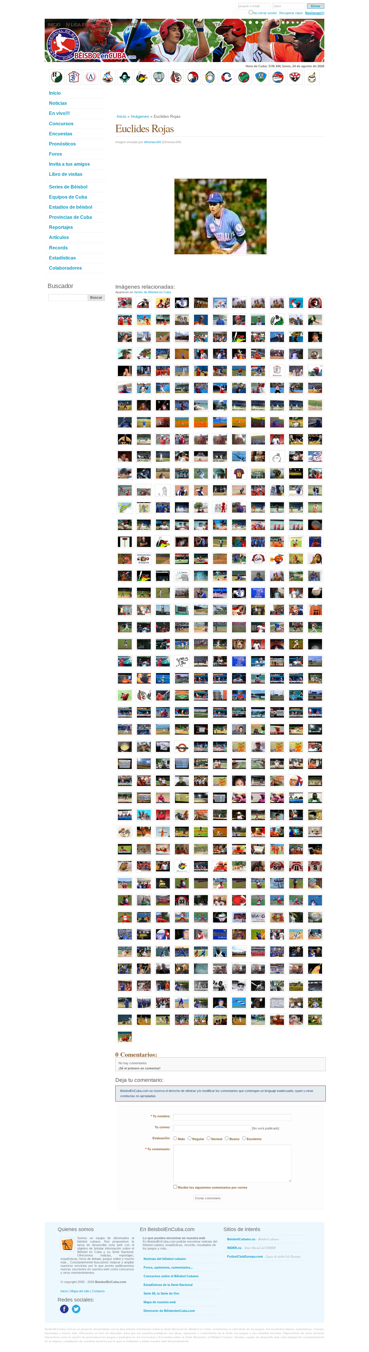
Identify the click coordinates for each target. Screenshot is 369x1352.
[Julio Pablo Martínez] (124, 360)
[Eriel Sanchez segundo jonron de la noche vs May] (296, 463)
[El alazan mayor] (162, 326)
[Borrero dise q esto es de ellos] (277, 838)
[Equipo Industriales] (74, 83)
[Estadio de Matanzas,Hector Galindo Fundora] (181, 360)
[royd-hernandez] (277, 446)
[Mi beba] (238, 787)
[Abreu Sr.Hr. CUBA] (315, 634)
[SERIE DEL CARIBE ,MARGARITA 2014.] (315, 924)
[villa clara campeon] (277, 856)
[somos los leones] (200, 599)
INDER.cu (251, 1247)
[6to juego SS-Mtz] (219, 821)
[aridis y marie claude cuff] (124, 463)
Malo (181, 1139)
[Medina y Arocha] (143, 975)
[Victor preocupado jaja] (124, 685)
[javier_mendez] (219, 1009)
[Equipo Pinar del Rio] (57, 83)
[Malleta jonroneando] (258, 941)
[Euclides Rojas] (315, 1009)
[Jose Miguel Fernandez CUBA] (162, 651)
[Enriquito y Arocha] (296, 958)
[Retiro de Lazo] (296, 326)
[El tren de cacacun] (143, 753)
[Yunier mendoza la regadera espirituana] (162, 463)
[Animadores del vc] (143, 787)
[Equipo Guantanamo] (312, 83)
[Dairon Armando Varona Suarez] (162, 412)
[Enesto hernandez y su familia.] (181, 548)
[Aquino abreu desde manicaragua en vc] (162, 770)
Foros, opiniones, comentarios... (168, 1267)
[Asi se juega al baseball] (143, 958)
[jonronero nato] (200, 958)
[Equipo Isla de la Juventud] (125, 83)
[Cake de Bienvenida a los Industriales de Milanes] (200, 975)
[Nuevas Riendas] (219, 309)
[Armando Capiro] (181, 975)
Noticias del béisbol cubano (165, 1259)
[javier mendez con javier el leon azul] (238, 514)
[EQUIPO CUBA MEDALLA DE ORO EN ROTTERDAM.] (162, 907)
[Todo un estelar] (315, 941)
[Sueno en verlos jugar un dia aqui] (258, 702)
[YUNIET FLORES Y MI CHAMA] (181, 446)
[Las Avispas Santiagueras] (143, 309)
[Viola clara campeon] (296, 514)
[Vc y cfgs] (181, 736)
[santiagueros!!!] (162, 309)
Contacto (98, 1291)
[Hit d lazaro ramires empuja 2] (200, 719)
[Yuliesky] (181, 463)
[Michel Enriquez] (143, 480)
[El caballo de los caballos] (296, 838)
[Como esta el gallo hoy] (181, 821)
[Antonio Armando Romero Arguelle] (124, 429)
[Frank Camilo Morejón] (181, 377)
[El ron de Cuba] (258, 463)
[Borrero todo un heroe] (258, 804)
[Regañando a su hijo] (143, 685)
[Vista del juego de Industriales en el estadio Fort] (296, 992)
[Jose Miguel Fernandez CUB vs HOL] (296, 634)
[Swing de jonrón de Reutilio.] (124, 497)
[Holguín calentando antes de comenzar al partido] (219, 1026)
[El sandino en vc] (143, 770)
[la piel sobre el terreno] (238, 582)
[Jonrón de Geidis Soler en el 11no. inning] (143, 1026)
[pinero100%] (315, 360)
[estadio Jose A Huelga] (162, 616)
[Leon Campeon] (296, 616)
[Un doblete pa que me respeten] (162, 736)
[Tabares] (277, 992)
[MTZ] (219, 634)
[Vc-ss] (181, 565)
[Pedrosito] (296, 309)
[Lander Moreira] (296, 343)
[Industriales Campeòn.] (124, 736)
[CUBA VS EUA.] (258, 924)
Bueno (234, 1139)
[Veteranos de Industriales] (277, 958)
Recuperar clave (291, 13)
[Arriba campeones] (296, 531)
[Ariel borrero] (219, 685)
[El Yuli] (238, 360)
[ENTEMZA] (258, 890)
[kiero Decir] (277, 463)
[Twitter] (75, 1313)
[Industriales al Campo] (219, 429)
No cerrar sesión (265, 13)
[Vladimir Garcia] (162, 446)
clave (277, 6)
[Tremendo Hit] (143, 736)
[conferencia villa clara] (181, 856)
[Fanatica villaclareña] (296, 1026)
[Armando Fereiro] (296, 975)
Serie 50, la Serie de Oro (161, 1293)
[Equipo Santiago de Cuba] (295, 83)
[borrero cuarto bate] (315, 856)
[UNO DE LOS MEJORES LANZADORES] (124, 1043)
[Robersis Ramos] (200, 326)
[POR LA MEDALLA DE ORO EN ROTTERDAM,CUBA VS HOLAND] (238, 890)
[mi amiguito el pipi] (315, 821)
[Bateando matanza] (143, 531)
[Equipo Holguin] (261, 83)
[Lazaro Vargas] (181, 582)
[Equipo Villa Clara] (176, 83)
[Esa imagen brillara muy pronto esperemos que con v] (258, 599)
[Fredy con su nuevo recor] (258, 838)
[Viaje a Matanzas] (200, 343)
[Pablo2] (219, 497)
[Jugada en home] (219, 377)
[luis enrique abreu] (162, 821)
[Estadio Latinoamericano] (143, 941)
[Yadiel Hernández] (143, 838)
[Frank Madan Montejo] (181, 412)
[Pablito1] (315, 497)
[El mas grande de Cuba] (277, 548)
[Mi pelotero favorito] (296, 446)
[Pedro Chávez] (238, 992)
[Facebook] (63, 1313)
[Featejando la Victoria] (277, 531)
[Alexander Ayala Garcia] (143, 412)
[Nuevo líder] (143, 668)
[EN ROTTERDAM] (143, 907)
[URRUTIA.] (238, 924)
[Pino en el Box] (238, 429)
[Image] (162, 343)
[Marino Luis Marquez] (162, 394)
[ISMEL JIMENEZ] (277, 873)
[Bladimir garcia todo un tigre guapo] (162, 719)
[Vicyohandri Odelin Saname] (315, 377)
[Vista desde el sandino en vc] (258, 719)
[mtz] (238, 343)
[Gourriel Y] (258, 360)
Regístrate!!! (314, 13)
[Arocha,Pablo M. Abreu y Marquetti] (296, 1009)
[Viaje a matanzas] (219, 343)
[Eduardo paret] (296, 702)
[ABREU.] (238, 907)
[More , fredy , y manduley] (162, 856)
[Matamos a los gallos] (277, 377)
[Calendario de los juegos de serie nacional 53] (277, 1009)
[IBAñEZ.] (219, 890)
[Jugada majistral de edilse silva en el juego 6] (181, 804)
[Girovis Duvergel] (162, 360)
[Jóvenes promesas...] (315, 685)
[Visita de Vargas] (277, 309)
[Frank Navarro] (315, 343)
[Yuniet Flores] (162, 377)
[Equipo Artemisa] (91, 83)
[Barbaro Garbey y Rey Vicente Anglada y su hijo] (162, 992)
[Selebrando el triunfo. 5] (200, 787)
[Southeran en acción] (277, 343)
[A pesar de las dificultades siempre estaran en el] (238, 599)
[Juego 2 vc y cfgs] (200, 753)
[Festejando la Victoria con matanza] (258, 531)
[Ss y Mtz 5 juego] (258, 787)
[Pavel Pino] (181, 429)
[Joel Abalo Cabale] (296, 360)
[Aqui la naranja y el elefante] (238, 753)
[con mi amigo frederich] (124, 616)
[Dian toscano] (219, 531)
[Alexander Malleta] (258, 377)
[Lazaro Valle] (162, 975)
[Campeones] (162, 548)
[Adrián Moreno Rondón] (258, 753)
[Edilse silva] (200, 685)
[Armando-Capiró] (200, 992)
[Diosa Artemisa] (143, 343)
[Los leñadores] (181, 326)
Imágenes (140, 116)
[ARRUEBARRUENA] (296, 873)
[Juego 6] (315, 787)
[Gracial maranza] (124, 531)
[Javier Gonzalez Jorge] (277, 599)
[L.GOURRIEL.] (277, 890)
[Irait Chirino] (143, 377)
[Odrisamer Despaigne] (200, 941)
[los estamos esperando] (124, 838)
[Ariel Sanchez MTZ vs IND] (200, 634)
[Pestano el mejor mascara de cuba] (277, 685)
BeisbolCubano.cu (253, 1239)
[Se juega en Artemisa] (124, 343)
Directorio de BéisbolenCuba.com (169, 1310)
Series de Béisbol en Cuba (152, 292)
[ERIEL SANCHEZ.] (315, 873)
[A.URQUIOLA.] (124, 907)
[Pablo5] (277, 497)
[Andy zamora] (219, 719)
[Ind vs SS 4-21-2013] (219, 599)
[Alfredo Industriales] (315, 582)
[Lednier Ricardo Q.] (143, 394)
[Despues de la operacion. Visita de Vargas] (238, 309)
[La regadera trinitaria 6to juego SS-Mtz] (238, 821)
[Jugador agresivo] (296, 941)
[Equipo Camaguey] (227, 83)
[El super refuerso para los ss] (296, 821)
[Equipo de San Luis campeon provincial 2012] (296, 582)
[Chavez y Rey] (238, 941)
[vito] (219, 480)
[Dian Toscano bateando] (238, 531)
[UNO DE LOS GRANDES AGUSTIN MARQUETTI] (258, 616)
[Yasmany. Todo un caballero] (277, 941)
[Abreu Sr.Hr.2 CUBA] (143, 651)
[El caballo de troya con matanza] (181, 531)
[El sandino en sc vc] (315, 668)
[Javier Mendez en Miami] (219, 975)
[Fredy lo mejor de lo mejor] (200, 838)
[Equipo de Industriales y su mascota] (277, 975)
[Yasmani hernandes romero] (124, 787)
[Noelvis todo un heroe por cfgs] (315, 804)
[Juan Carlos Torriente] (277, 429)
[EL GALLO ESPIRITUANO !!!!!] (277, 651)
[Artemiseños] (124, 326)
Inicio (121, 116)
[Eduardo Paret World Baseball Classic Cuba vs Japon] (200, 651)
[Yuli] (124, 582)
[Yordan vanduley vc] (277, 770)
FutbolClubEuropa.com (264, 1256)
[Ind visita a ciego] (200, 668)
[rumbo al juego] (238, 616)
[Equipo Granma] (278, 83)
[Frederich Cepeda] (162, 599)
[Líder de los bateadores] (124, 668)
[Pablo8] (296, 497)
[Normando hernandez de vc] (181, 787)
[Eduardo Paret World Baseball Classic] (181, 651)
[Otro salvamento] (124, 309)
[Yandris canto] (296, 685)
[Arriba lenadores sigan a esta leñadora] (143, 514)
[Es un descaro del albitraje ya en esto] (296, 736)
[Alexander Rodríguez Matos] (143, 360)
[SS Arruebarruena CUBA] (124, 651)
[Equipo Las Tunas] (244, 83)
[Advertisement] (220, 99)
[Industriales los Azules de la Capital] (124, 941)
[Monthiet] (162, 958)
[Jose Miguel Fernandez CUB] (258, 634)
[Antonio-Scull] (181, 992)
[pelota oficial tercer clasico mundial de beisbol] (315, 599)
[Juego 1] (181, 838)
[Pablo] (162, 497)
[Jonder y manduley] (238, 804)
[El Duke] (143, 992)
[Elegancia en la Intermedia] (124, 958)
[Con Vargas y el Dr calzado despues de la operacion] (277, 582)
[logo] (315, 309)
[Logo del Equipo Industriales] (162, 941)
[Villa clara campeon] (315, 514)
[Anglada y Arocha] (315, 958)
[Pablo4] (258, 497)
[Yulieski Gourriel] (238, 326)
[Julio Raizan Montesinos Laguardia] (258, 1009)
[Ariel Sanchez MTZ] (181, 634)
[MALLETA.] (258, 907)
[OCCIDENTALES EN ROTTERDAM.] (143, 890)
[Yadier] (296, 548)
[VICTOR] (200, 360)
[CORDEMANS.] (143, 924)
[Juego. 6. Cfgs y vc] (124, 804)
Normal (216, 1139)
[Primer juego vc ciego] (181, 702)
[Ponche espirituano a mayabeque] (143, 463)
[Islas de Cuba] (238, 1009)
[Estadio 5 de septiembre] (200, 804)
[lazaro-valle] (162, 1009)
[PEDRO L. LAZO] (277, 924)
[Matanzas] (200, 514)
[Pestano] (124, 719)
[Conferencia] (219, 873)
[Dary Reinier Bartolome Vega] (315, 394)
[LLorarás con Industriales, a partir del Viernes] (124, 514)
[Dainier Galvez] (200, 480)
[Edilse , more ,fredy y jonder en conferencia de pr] (124, 821)
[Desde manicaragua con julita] (315, 753)
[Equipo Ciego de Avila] (210, 83)
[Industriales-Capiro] (124, 992)
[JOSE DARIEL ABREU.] (296, 907)
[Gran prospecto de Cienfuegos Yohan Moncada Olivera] (258, 326)
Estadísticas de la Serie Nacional (168, 1284)
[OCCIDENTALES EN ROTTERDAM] (124, 890)
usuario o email (248, 6)
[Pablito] (200, 497)
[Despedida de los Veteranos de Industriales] (143, 1009)
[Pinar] (296, 429)
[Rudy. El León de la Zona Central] (124, 1026)
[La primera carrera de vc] (258, 685)
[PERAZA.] (181, 890)
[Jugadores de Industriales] (258, 548)
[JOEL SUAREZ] (296, 651)
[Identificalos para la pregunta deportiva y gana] (162, 753)
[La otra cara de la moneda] (277, 412)
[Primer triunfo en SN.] (143, 429)
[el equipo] (219, 514)
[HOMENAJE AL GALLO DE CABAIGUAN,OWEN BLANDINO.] (296, 924)
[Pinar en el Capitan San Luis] (200, 856)
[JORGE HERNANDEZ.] (181, 924)
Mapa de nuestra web (160, 1302)
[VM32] (181, 907)
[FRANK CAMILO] (296, 890)
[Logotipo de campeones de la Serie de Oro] (277, 326)
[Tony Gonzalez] (238, 975)
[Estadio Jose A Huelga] (200, 616)
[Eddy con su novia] (124, 377)
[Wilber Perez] (124, 480)
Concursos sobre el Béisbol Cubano (171, 1276)
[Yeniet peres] (315, 702)
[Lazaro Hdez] (143, 326)
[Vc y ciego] (277, 702)
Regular (198, 1139)
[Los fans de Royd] (200, 446)
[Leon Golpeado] (238, 651)
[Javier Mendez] (181, 941)
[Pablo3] (238, 497)
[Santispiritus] (296, 412)
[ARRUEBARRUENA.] (162, 924)
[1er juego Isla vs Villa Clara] (162, 480)
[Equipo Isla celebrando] (181, 480)
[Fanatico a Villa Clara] (277, 1026)
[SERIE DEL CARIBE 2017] (219, 924)
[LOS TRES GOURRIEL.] (200, 907)
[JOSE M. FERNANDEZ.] (200, 924)
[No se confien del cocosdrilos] (200, 821)
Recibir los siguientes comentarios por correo (212, 1187)
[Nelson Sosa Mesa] (296, 394)
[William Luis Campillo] (200, 394)
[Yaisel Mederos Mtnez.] (124, 412)
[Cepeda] (219, 463)
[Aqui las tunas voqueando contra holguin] (143, 446)
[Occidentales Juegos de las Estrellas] (238, 958)
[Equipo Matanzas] (142, 83)
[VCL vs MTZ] (315, 1026)
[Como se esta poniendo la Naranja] (315, 531)
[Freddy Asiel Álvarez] (200, 377)
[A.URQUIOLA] (315, 890)
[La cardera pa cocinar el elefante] (124, 753)
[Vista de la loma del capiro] (181, 685)
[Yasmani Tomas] (124, 1009)
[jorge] (315, 429)
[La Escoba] (315, 975)
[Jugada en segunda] (238, 377)
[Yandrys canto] (143, 719)
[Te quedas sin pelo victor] (200, 531)
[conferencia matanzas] (143, 856)
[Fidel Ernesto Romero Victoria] (277, 394)
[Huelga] (200, 463)
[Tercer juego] (162, 873)
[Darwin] (181, 958)
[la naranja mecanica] (277, 565)
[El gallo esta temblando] (277, 787)
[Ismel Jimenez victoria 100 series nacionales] (315, 463)
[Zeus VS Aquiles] (238, 548)
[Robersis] (219, 326)
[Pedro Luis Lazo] (315, 326)
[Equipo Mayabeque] (108, 83)
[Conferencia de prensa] (296, 804)
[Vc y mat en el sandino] (258, 668)
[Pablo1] (181, 497)
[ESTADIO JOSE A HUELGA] (277, 616)
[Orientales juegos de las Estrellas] (258, 958)
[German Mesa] (181, 1009)
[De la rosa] (277, 514)
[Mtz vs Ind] (277, 634)
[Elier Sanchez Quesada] (238, 394)
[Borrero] (296, 719)
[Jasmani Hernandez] (258, 514)
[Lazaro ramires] (181, 719)
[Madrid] (143, 497)
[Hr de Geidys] (238, 1026)
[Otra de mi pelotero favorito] (315, 446)
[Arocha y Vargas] (124, 975)
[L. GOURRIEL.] (219, 907)
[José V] (315, 412)
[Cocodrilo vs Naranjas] (258, 1026)
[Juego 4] (219, 770)
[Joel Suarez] (181, 668)
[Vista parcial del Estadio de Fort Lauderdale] (315, 992)
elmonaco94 (152, 142)
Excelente (254, 1139)
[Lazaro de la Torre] (219, 992)
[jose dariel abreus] (219, 548)
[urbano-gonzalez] (258, 992)
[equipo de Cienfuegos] (258, 480)
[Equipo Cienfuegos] (159, 83)
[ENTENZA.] (124, 924)
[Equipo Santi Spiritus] (193, 83)
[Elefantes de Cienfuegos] (277, 480)
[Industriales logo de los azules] (219, 941)
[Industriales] (181, 309)
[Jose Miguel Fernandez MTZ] (238, 634)
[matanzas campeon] (143, 821)
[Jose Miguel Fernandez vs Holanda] (162, 634)
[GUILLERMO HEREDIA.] (315, 907)
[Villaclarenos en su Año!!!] (200, 309)
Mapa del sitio (79, 1291)
